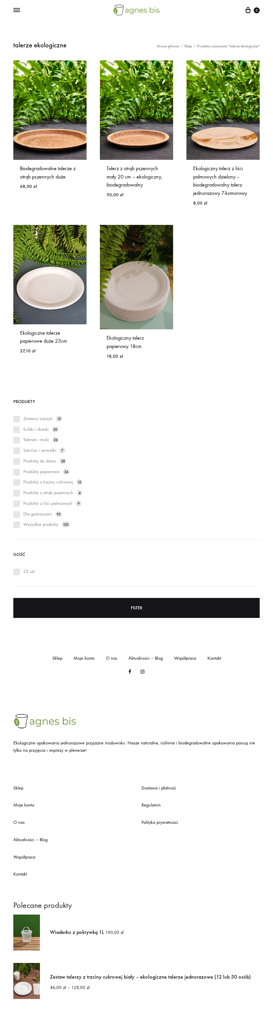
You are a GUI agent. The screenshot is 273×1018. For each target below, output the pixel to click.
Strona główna (168, 46)
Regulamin (151, 805)
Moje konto (84, 658)
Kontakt (214, 658)
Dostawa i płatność (158, 788)
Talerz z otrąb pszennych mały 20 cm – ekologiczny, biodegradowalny (134, 176)
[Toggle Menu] (16, 10)
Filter (136, 608)
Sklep (188, 46)
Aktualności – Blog (146, 658)
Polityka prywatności (159, 822)
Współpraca (185, 658)
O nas (111, 658)
